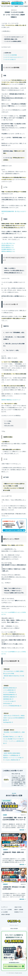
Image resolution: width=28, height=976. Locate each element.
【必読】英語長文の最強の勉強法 (11, 753)
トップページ (4, 907)
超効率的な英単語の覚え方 (10, 687)
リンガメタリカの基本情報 (10, 55)
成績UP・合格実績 (18, 909)
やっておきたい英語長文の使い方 (11, 759)
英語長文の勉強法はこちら (8, 251)
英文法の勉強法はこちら (7, 247)
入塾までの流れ (18, 907)
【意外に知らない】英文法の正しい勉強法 (14, 715)
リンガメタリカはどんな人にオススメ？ (13, 57)
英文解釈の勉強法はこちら (8, 249)
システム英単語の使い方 (9, 690)
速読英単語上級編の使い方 (10, 696)
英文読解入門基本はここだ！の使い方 (12, 736)
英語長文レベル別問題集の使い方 (11, 755)
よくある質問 (4, 912)
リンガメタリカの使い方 (9, 59)
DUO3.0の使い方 (7, 703)
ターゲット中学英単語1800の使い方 (12, 705)
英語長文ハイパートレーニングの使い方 (13, 757)
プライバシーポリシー (14, 925)
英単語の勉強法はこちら (7, 245)
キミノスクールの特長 (6, 909)
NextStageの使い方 (8, 722)
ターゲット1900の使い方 (9, 692)
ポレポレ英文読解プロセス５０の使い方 (13, 738)
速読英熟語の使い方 (8, 699)
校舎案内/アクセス (18, 912)
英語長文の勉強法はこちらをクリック (11, 399)
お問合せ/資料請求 (5, 914)
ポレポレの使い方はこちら (8, 243)
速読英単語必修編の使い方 (10, 694)
